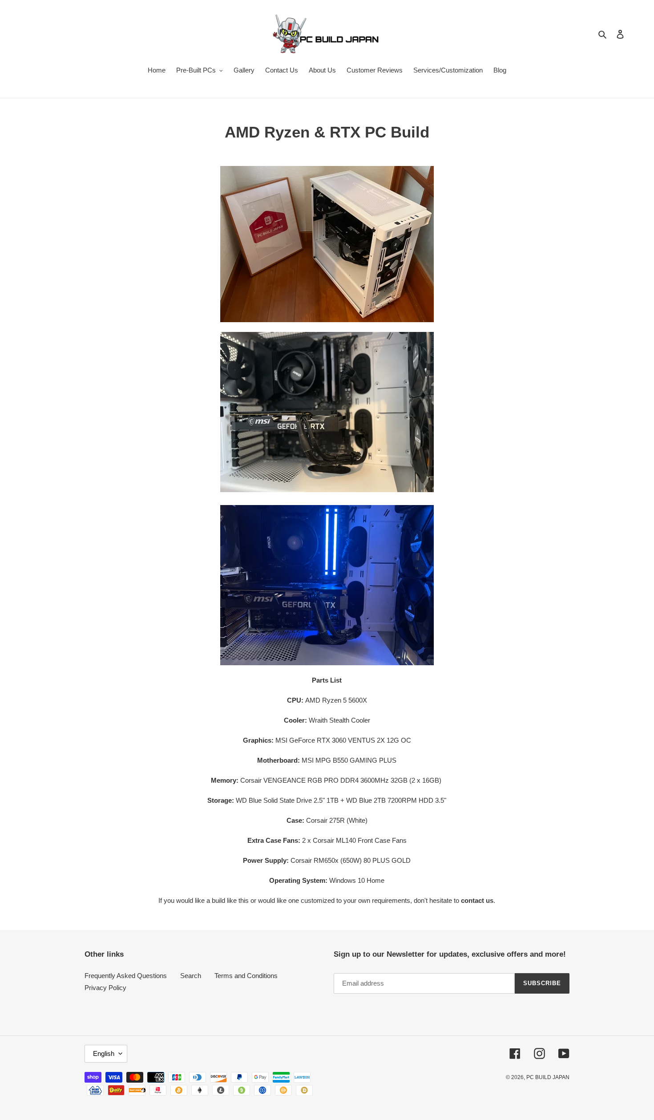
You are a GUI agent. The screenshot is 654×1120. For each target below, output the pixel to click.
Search (190, 975)
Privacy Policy (105, 987)
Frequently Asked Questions (126, 975)
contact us (477, 900)
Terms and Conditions (246, 975)
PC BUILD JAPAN (547, 1077)
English (103, 1053)
